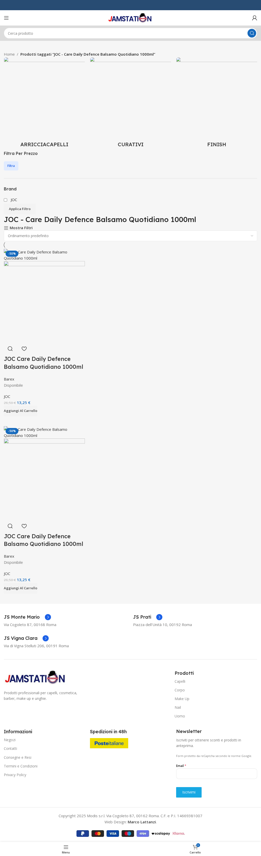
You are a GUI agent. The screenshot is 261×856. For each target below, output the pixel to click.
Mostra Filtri (21, 228)
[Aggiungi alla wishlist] (24, 348)
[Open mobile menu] (6, 18)
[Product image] (44, 301)
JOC (7, 396)
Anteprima (10, 348)
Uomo (180, 716)
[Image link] (36, 676)
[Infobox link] (27, 617)
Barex (9, 379)
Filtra (11, 166)
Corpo (180, 690)
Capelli (180, 681)
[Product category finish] (216, 104)
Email (181, 766)
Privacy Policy (15, 774)
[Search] (251, 33)
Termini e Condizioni (20, 766)
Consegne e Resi (17, 757)
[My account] (255, 18)
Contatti (10, 748)
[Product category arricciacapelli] (44, 104)
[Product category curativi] (130, 104)
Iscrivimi (188, 792)
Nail (178, 707)
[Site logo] (130, 17)
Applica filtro (20, 208)
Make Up (182, 698)
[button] (20, 411)
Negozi (10, 739)
